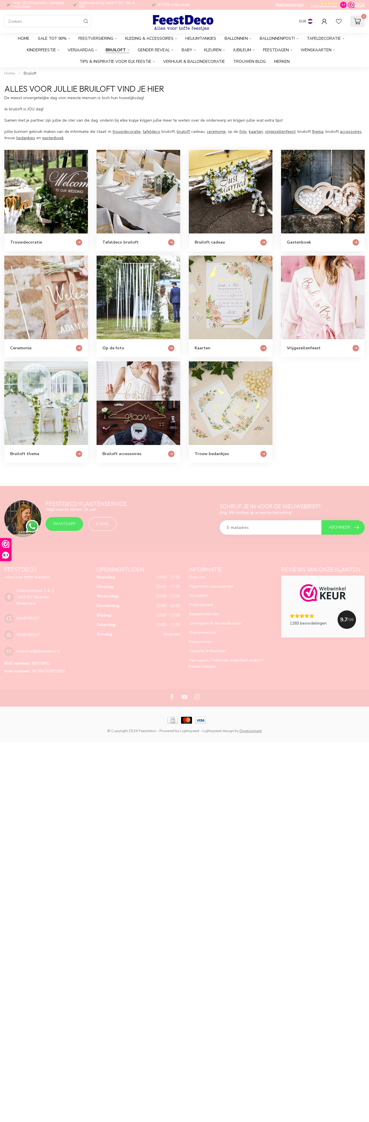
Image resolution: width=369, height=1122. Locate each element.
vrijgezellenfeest (280, 131)
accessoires (351, 131)
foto (243, 131)
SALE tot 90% (52, 38)
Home (23, 38)
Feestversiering (95, 38)
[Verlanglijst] (339, 21)
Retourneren (200, 641)
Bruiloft (116, 50)
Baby (187, 50)
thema (317, 131)
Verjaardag (81, 50)
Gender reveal (154, 50)
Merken (282, 61)
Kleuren (212, 50)
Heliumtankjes (200, 38)
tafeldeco (151, 131)
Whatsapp (64, 524)
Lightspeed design (218, 730)
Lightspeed (189, 730)
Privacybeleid (201, 605)
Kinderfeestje (41, 50)
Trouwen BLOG (249, 61)
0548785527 (27, 618)
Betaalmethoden (204, 614)
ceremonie (216, 131)
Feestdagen (276, 50)
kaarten (256, 131)
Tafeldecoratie (324, 38)
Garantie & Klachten (207, 651)
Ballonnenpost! (277, 38)
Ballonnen (236, 38)
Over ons (197, 577)
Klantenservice (290, 4)
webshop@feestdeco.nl (38, 651)
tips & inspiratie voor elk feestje (115, 61)
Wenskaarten (316, 50)
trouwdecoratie (126, 131)
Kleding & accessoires (149, 38)
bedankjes (25, 138)
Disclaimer (198, 595)
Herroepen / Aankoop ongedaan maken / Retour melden (226, 663)
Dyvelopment (251, 730)
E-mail (102, 524)
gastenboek (53, 138)
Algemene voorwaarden (211, 586)
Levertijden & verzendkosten (215, 623)
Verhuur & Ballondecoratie (194, 61)
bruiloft (183, 131)
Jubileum (242, 50)
